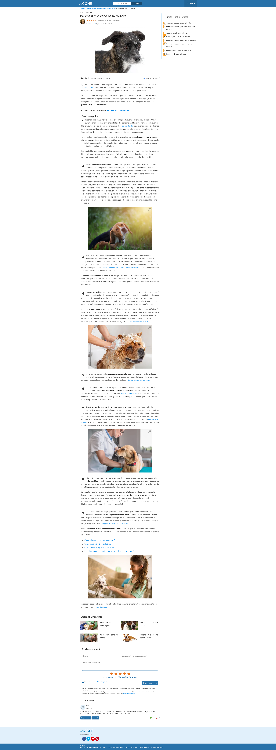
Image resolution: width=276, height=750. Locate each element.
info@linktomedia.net (129, 694)
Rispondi (95, 718)
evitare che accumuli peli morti (138, 380)
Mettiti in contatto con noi (115, 747)
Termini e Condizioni (131, 747)
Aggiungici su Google (151, 78)
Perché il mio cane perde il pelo (107, 624)
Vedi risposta (85, 718)
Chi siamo (103, 747)
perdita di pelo (127, 126)
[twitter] (88, 739)
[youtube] (93, 739)
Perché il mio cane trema (118, 110)
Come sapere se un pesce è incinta (178, 23)
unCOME (82, 9)
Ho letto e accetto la (95, 682)
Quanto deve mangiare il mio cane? (99, 547)
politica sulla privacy (101, 682)
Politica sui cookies (158, 747)
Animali (88, 9)
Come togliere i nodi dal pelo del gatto (180, 50)
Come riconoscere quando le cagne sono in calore (180, 28)
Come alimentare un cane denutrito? (99, 540)
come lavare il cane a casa (137, 321)
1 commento (116, 20)
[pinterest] (97, 739)
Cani (104, 9)
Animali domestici (97, 9)
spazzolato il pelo (87, 87)
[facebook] (84, 739)
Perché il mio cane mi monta (109, 636)
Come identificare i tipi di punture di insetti (181, 40)
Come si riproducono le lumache (177, 33)
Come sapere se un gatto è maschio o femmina (179, 45)
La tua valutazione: (109, 677)
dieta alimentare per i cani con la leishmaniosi (120, 267)
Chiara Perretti (92, 24)
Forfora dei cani (111, 9)
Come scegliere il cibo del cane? (97, 544)
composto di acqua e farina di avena (114, 523)
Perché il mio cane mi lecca (176, 54)
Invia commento (150, 683)
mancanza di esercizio (128, 393)
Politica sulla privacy (144, 747)
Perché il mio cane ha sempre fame (149, 636)
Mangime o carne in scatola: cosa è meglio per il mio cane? (109, 551)
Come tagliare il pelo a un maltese (178, 36)
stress (104, 387)
